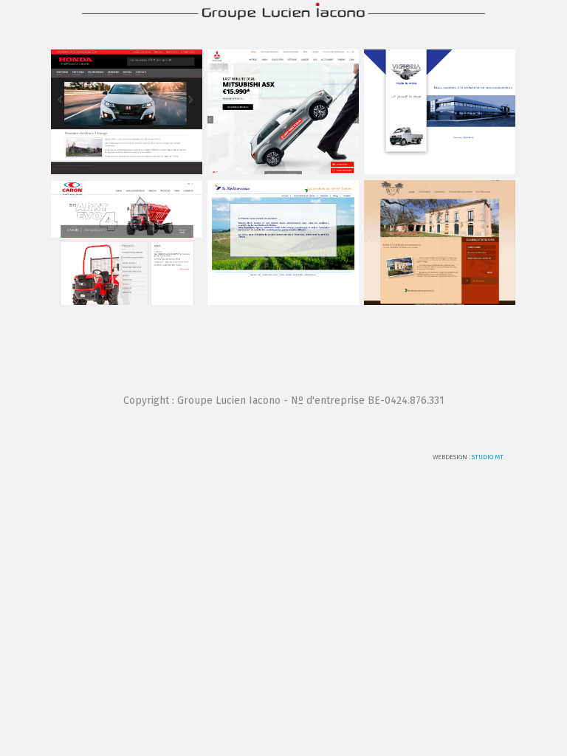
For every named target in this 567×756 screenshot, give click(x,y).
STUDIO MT (488, 457)
